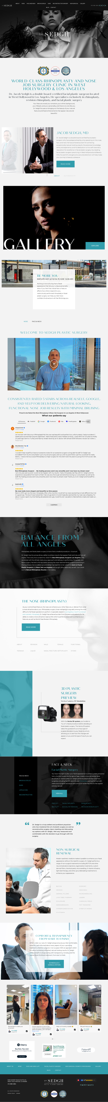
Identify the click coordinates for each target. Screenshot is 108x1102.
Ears (49, 3)
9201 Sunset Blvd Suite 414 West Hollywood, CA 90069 (17, 1080)
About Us (10, 1066)
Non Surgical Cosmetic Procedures (78, 1066)
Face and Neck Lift (33, 1066)
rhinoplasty (83, 781)
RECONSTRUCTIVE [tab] (25, 795)
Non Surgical (74, 3)
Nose (23, 3)
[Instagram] (101, 5)
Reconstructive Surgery (60, 3)
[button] (54, 364)
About (18, 3)
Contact (53, 7)
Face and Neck (31, 3)
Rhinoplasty (86, 803)
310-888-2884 (94, 5)
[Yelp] (106, 5)
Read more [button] (19, 440)
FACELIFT (55, 803)
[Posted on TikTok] (27, 1031)
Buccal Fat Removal (70, 807)
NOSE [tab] (26, 321)
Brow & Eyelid (41, 3)
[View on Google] (12, 428)
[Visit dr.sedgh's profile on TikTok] (9, 1031)
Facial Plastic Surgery (52, 1066)
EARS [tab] (21, 785)
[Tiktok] (91, 1085)
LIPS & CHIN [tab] (23, 790)
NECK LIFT (55, 807)
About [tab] (57, 176)
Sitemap (18, 1093)
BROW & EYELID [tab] (25, 780)
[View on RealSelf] (12, 465)
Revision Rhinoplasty (90, 807)
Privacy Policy (11, 1093)
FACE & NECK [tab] (36, 321)
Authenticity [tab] (70, 176)
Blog (47, 7)
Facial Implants (68, 803)
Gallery (82, 3)
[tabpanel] (54, 150)
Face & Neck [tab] (24, 776)
